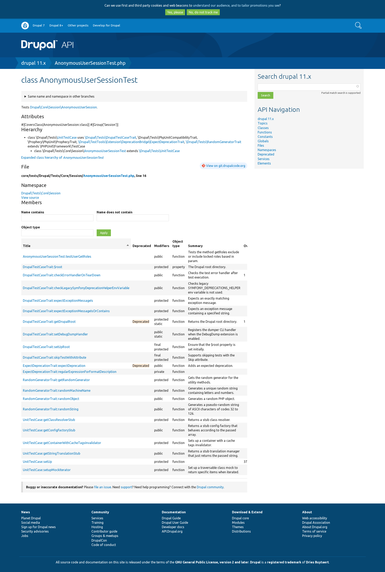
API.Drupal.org (172, 531)
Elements (264, 163)
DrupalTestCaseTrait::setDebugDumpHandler (55, 334)
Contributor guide (104, 531)
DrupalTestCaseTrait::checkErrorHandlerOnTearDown (61, 275)
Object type (30, 227)
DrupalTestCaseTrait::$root (42, 267)
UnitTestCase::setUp (37, 461)
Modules (238, 522)
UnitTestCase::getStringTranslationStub (51, 453)
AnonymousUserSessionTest (105, 151)
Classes (263, 128)
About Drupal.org (314, 527)
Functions (265, 132)
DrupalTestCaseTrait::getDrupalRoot (49, 321)
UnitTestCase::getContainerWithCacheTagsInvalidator (62, 443)
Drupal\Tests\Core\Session (41, 193)
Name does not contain (114, 212)
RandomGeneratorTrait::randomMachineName (56, 390)
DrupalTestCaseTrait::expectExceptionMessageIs (58, 300)
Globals (263, 141)
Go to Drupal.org (25, 25)
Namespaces (267, 150)
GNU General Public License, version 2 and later (212, 562)
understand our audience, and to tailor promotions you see (236, 5)
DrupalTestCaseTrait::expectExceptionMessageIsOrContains (66, 311)
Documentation (174, 512)
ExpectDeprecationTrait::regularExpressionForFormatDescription (70, 371)
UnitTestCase (67, 137)
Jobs (24, 536)
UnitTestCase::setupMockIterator (47, 470)
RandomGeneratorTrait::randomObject (51, 399)
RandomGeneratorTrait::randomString (50, 409)
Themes (238, 527)
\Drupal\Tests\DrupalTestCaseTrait (110, 137)
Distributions (241, 531)
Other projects (78, 25)
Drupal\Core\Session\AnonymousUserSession (63, 107)
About (307, 512)
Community (100, 512)
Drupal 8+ (56, 25)
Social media (30, 522)
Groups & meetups (104, 536)
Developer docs (173, 527)
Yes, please (175, 12)
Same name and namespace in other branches (61, 96)
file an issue (102, 487)
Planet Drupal (31, 518)
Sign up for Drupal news (38, 527)
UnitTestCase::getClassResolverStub (49, 420)
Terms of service (314, 531)
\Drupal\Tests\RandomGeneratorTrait (213, 142)
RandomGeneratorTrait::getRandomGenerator (56, 380)
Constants (265, 136)
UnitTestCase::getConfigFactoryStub (49, 430)
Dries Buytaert (317, 562)
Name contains (32, 212)
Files (261, 145)
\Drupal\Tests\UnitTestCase (159, 151)
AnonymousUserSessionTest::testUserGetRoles (57, 256)
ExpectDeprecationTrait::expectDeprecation (54, 365)
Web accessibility (314, 518)
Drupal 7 (39, 25)
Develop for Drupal (106, 25)
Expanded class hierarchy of (62, 157)
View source (30, 197)
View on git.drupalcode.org (225, 165)
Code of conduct (103, 545)
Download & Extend (247, 512)
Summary (195, 246)
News (25, 512)
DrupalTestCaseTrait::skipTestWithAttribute (54, 357)
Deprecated (266, 154)
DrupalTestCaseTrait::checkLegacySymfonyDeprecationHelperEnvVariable (76, 288)
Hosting (97, 527)
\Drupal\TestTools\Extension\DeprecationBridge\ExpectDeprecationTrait (131, 142)
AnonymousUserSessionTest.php (90, 63)
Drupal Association (316, 522)
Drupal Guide (171, 518)
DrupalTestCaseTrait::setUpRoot (46, 347)
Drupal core (240, 518)
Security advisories (35, 531)
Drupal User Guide (175, 522)
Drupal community (210, 487)
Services (264, 159)
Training (97, 522)
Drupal (255, 562)
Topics (262, 123)
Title (76, 246)
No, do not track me (203, 12)
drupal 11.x (33, 63)
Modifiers (161, 246)
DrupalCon (99, 540)
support (126, 487)
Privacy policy (312, 536)
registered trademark (284, 562)
